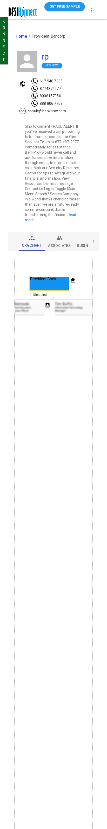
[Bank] (22, 84)
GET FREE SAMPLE (65, 6)
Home (22, 36)
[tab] (32, 241)
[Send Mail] (47, 305)
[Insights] (73, 280)
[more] (91, 10)
